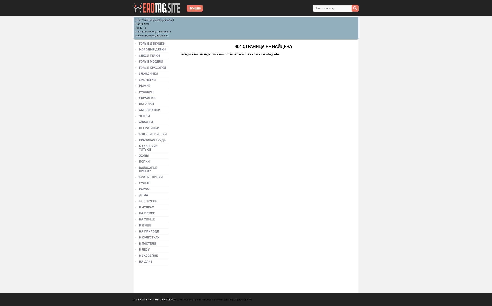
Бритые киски (151, 177)
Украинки (147, 98)
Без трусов (148, 201)
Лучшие (195, 8)
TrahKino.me (142, 23)
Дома (143, 195)
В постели (147, 243)
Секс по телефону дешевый (151, 35)
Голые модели (151, 61)
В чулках (146, 207)
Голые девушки (152, 43)
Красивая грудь (152, 140)
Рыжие (144, 86)
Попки (144, 161)
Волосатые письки (148, 169)
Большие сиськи (153, 134)
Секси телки (149, 55)
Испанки (146, 104)
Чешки (144, 116)
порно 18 (140, 27)
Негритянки (149, 128)
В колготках (149, 237)
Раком (144, 189)
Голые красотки (152, 67)
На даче (145, 261)
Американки (149, 110)
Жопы (144, 155)
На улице (147, 219)
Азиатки (146, 122)
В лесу (144, 249)
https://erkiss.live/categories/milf (154, 20)
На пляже (147, 213)
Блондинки (148, 73)
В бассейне (148, 255)
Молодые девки (152, 49)
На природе (149, 231)
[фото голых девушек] (157, 12)
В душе (145, 225)
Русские (146, 92)
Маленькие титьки (148, 148)
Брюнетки (147, 80)
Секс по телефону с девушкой (153, 31)
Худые (144, 183)
